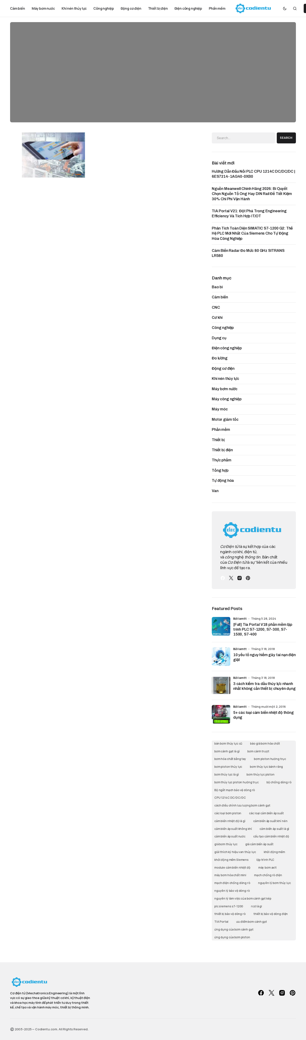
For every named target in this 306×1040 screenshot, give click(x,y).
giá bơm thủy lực (225, 844)
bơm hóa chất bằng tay (230, 759)
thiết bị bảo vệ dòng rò (230, 914)
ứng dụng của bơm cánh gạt (233, 929)
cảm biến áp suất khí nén (270, 821)
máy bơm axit (267, 867)
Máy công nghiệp (227, 399)
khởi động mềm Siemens (231, 860)
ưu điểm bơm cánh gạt (251, 922)
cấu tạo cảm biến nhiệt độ (271, 836)
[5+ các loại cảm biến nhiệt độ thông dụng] (221, 714)
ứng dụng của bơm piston (232, 937)
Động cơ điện (223, 368)
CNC (216, 307)
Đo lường (220, 358)
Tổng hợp (220, 470)
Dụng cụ (219, 338)
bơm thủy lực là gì (226, 774)
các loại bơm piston (227, 813)
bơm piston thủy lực (228, 767)
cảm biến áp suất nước (229, 836)
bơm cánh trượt (258, 751)
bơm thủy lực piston (260, 774)
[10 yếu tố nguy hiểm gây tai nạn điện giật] (221, 656)
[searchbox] (243, 137)
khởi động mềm (274, 852)
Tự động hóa (223, 480)
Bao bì (217, 287)
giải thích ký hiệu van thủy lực (235, 852)
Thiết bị (218, 440)
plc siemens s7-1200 (228, 906)
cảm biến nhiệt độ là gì (229, 821)
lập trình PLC (265, 860)
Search (286, 138)
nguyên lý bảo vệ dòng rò (232, 891)
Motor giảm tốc (225, 419)
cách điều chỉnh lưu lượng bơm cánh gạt (242, 805)
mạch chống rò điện (268, 875)
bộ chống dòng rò (278, 782)
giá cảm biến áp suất (259, 844)
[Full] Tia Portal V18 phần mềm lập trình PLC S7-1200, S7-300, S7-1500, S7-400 (262, 629)
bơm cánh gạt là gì (227, 751)
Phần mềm (221, 429)
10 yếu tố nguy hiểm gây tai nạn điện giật (264, 657)
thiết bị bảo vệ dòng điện (270, 914)
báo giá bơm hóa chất (265, 743)
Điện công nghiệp (227, 348)
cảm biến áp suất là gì (274, 829)
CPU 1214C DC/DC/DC (230, 798)
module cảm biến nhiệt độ (232, 867)
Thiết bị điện (222, 450)
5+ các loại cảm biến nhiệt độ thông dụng (263, 715)
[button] (285, 8)
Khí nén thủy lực (225, 378)
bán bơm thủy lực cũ (228, 743)
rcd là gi (256, 906)
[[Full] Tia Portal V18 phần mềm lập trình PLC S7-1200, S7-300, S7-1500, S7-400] (221, 626)
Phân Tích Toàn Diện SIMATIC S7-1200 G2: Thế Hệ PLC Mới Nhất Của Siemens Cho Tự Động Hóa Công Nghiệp (252, 233)
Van (215, 491)
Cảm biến (220, 297)
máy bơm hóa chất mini (230, 875)
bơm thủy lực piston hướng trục (236, 782)
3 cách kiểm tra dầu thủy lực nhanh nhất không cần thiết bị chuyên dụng (264, 686)
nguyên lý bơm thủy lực (274, 883)
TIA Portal (221, 922)
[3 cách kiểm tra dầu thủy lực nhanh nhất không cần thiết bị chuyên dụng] (221, 685)
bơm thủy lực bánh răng (266, 767)
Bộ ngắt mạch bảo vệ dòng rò (234, 790)
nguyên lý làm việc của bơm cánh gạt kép (242, 898)
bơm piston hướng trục (270, 759)
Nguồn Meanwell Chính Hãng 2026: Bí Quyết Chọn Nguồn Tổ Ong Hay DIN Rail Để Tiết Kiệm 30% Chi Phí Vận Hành (252, 194)
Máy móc (220, 409)
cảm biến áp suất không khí (233, 829)
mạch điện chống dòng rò (232, 883)
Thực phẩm (221, 460)
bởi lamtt (240, 619)
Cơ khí (217, 317)
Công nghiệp (223, 328)
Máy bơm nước (224, 389)
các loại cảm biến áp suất (266, 813)
